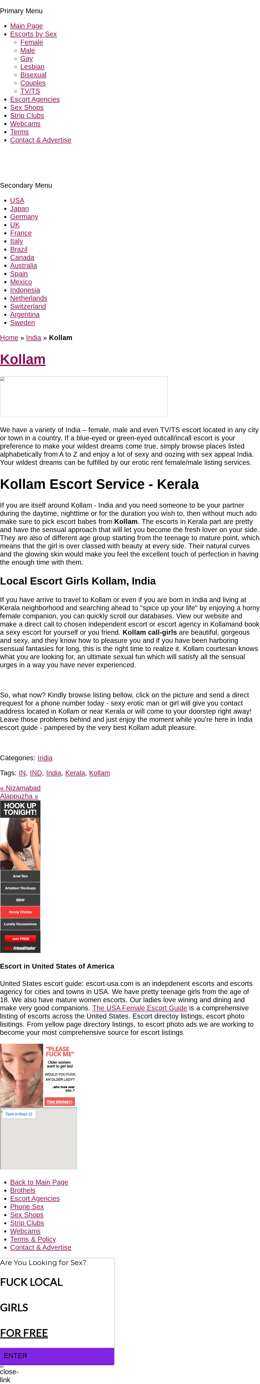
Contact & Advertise (40, 140)
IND (36, 773)
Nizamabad (20, 788)
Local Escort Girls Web (35, 155)
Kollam (23, 359)
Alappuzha (19, 796)
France (21, 233)
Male (27, 50)
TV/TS (30, 91)
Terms (19, 132)
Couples (33, 83)
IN (22, 773)
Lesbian (32, 67)
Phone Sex (27, 1207)
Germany (24, 217)
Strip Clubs (27, 115)
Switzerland (28, 306)
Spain (19, 274)
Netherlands (28, 298)
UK (15, 225)
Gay (26, 58)
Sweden (22, 323)
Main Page (26, 26)
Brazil (18, 249)
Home (9, 338)
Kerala (75, 773)
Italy (16, 241)
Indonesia (25, 290)
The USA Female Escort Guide (139, 1008)
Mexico (21, 282)
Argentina (25, 314)
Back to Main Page (39, 1182)
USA (17, 200)
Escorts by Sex (33, 34)
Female (31, 42)
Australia (23, 265)
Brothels (23, 1190)
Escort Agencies (35, 99)
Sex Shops (27, 107)
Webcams (25, 124)
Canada (22, 257)
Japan (19, 208)
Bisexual (33, 75)
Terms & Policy (33, 1239)
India (33, 338)
